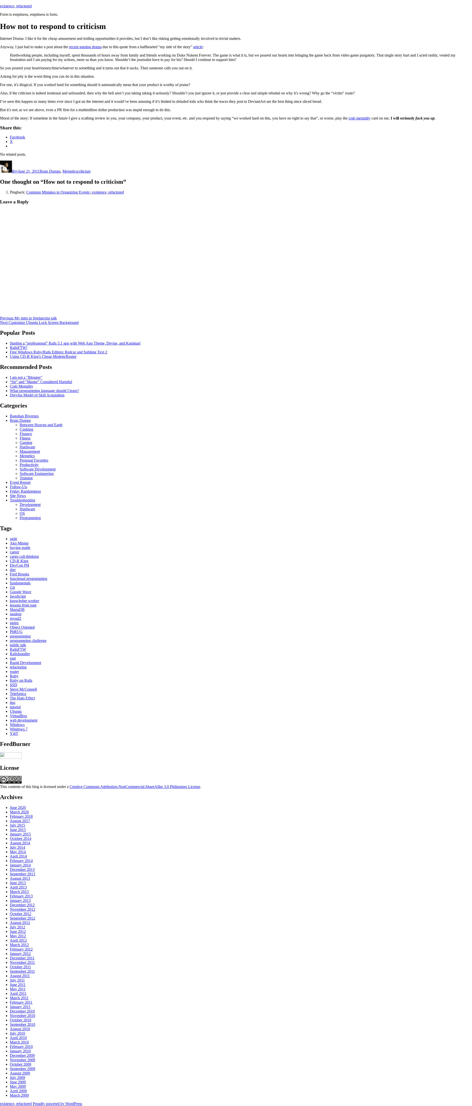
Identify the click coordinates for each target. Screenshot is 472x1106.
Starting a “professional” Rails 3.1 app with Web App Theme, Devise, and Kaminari (75, 343)
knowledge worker (24, 601)
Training (26, 478)
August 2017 (20, 821)
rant (13, 658)
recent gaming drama (85, 47)
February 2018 (21, 816)
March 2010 (19, 1042)
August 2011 (20, 976)
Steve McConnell (23, 689)
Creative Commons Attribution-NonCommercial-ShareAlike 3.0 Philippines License (135, 787)
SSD (13, 685)
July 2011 (17, 980)
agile (13, 539)
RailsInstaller (20, 654)
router (14, 671)
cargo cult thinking (24, 556)
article (198, 47)
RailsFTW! (18, 348)
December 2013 (22, 869)
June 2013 (18, 883)
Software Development (38, 469)
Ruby (14, 676)
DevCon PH (19, 565)
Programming (30, 518)
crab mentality (359, 118)
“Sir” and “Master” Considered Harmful (41, 382)
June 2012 (18, 931)
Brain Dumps (50, 171)
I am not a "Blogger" (26, 377)
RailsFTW (18, 649)
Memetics (69, 171)
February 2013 (21, 896)
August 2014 (20, 843)
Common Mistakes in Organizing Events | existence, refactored (75, 192)
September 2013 (22, 874)
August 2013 (20, 878)
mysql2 (15, 618)
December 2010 (22, 1011)
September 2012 (22, 918)
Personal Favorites (34, 460)
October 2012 (20, 914)
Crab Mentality (21, 386)
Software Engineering (37, 473)
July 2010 (17, 1033)
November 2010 (22, 1016)
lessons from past (23, 605)
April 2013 (18, 887)
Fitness (25, 438)
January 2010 (20, 1051)
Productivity (29, 465)
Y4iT (14, 733)
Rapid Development (25, 663)
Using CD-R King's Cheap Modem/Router (43, 356)
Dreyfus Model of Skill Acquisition (37, 395)
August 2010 (20, 1029)
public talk (18, 645)
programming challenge (28, 640)
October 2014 (20, 838)
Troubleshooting (22, 500)
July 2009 (17, 1078)
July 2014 (17, 847)
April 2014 (18, 856)
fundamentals (20, 583)
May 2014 (18, 852)
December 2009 (22, 1055)
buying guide (20, 547)
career (14, 552)
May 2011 (18, 989)
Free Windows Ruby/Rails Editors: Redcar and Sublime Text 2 (58, 352)
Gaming (26, 442)
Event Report (20, 482)
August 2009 (20, 1073)
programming (20, 636)
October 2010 (20, 1020)
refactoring (18, 667)
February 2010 (21, 1047)
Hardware (27, 447)
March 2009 (19, 1095)
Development (30, 504)
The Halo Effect (22, 698)
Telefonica (18, 694)
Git (12, 587)
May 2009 (18, 1086)
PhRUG (16, 632)
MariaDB (17, 609)
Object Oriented (22, 627)
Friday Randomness (25, 491)
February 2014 (21, 861)
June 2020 (18, 807)
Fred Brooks (19, 574)
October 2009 (20, 1064)
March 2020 (19, 812)
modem (15, 614)
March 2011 (19, 998)
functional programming (28, 578)
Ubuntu (16, 711)
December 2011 (22, 958)
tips (12, 702)
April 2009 (18, 1091)
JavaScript (18, 596)
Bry (15, 171)
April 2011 (18, 993)
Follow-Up (18, 487)
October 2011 (20, 967)
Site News (18, 496)
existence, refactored (16, 6)
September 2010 (22, 1024)
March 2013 (19, 892)
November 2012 (22, 909)
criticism (83, 171)
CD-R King (19, 561)
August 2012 (20, 923)
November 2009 (22, 1060)
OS (22, 513)
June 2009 (18, 1082)
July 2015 (17, 825)
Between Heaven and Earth (41, 425)
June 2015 (18, 830)
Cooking (26, 429)
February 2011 (21, 1002)
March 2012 (19, 945)
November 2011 (22, 962)
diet (12, 570)
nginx (14, 623)
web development (23, 720)
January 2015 (20, 834)
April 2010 (18, 1038)
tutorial (15, 707)
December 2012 (22, 905)
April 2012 (18, 940)
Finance (26, 434)
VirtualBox (18, 716)
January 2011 (20, 1007)
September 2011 (22, 971)
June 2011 (18, 985)
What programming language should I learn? (44, 391)
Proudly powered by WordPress (57, 1104)
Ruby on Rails (21, 680)
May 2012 (18, 936)
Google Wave (20, 592)
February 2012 (21, 949)
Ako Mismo (19, 543)
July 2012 (17, 927)
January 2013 (20, 900)
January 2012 (20, 954)
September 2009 (22, 1069)
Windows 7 (19, 729)
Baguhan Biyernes (24, 416)
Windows (17, 725)
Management (30, 451)
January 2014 (20, 865)
